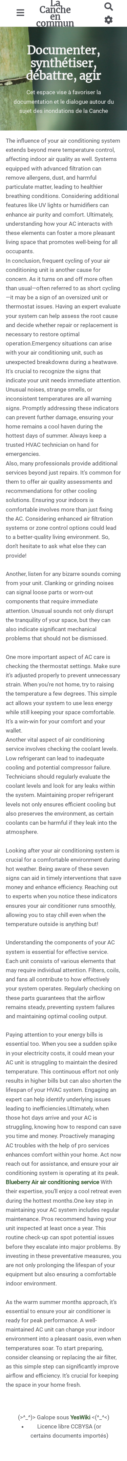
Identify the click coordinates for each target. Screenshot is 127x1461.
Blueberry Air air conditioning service (52, 1182)
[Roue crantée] (109, 19)
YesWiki (80, 1417)
